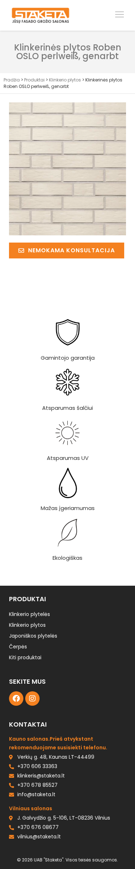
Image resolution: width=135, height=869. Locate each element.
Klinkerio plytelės (29, 614)
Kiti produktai (25, 657)
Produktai (34, 80)
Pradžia (12, 80)
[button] (119, 15)
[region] (67, 812)
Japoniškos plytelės (33, 635)
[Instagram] (32, 698)
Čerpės (18, 646)
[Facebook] (16, 698)
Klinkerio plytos (65, 80)
